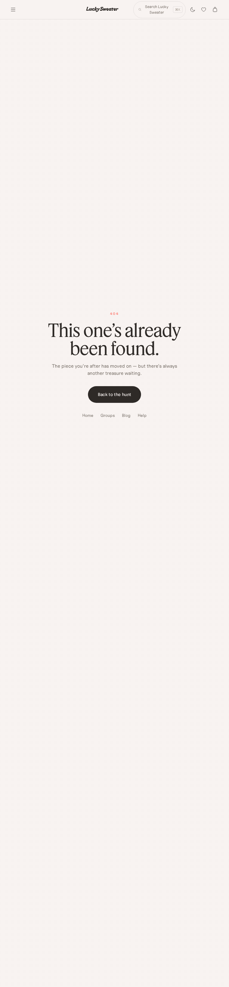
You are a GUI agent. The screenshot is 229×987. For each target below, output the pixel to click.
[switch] (192, 10)
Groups (107, 415)
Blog (126, 415)
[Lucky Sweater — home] (103, 9)
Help (142, 415)
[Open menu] (13, 10)
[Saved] (203, 10)
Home (87, 415)
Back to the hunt (114, 394)
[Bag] (215, 10)
